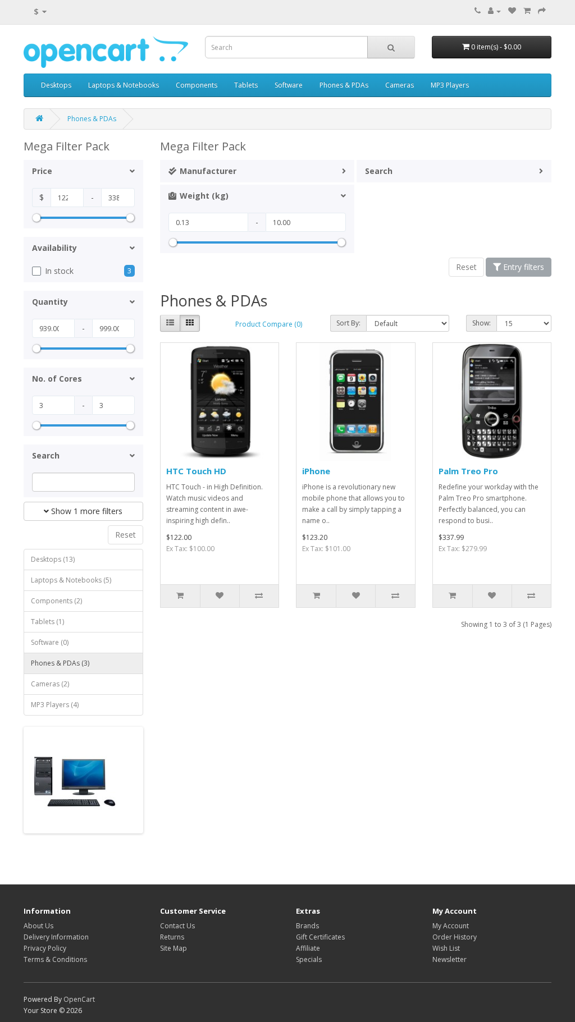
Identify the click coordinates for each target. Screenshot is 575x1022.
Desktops (56, 85)
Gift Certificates (320, 937)
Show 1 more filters (85, 511)
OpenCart (79, 999)
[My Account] (494, 11)
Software (289, 85)
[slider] (36, 218)
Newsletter (449, 959)
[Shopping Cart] (527, 11)
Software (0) (50, 642)
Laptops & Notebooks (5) (71, 580)
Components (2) (56, 601)
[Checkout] (542, 11)
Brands (307, 926)
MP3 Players (450, 85)
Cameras (399, 85)
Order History (454, 937)
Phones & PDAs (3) (60, 663)
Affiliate (308, 948)
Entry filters (522, 267)
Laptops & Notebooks (123, 85)
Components (196, 85)
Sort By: (348, 323)
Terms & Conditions (55, 959)
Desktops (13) (53, 559)
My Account (450, 926)
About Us (38, 926)
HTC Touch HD (196, 470)
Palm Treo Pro (468, 470)
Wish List (446, 948)
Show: (481, 323)
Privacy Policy (45, 948)
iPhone (316, 470)
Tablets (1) (47, 621)
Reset (125, 534)
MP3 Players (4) (55, 704)
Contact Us (177, 926)
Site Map (173, 948)
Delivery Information (56, 937)
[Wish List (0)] (512, 11)
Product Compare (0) (268, 324)
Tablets (246, 85)
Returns (172, 937)
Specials (309, 959)
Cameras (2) (50, 684)
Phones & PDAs (344, 85)
